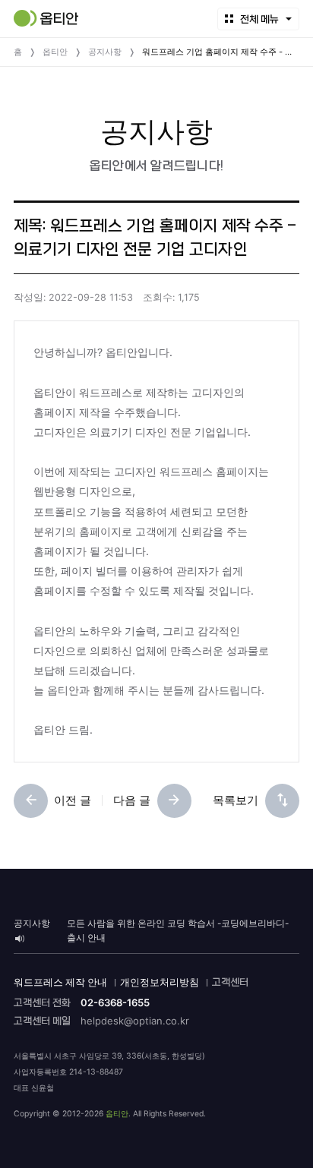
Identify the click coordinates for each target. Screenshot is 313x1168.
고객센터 (230, 982)
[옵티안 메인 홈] (46, 18)
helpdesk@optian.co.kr (135, 1021)
